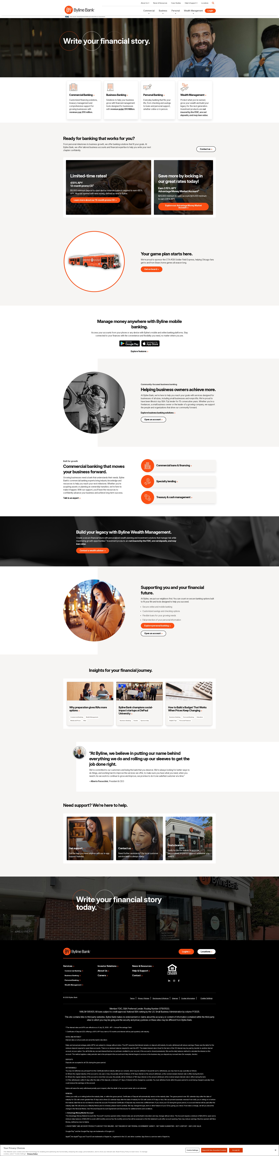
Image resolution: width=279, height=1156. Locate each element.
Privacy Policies (143, 998)
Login (96, 61)
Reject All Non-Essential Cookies (214, 1150)
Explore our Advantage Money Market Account (183, 206)
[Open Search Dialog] (213, 3)
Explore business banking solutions (157, 413)
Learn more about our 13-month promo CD (94, 200)
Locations (205, 951)
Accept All (236, 1150)
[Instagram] (174, 981)
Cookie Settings (207, 998)
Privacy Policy (32, 1154)
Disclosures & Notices (161, 998)
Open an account (75, 61)
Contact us (205, 149)
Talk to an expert (71, 498)
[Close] (275, 1150)
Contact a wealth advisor (92, 550)
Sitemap (175, 998)
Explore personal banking (156, 625)
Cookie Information (188, 998)
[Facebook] (179, 981)
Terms (132, 998)
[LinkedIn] (169, 981)
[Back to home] (80, 10)
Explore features (138, 351)
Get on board (150, 269)
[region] (139, 1150)
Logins (185, 951)
